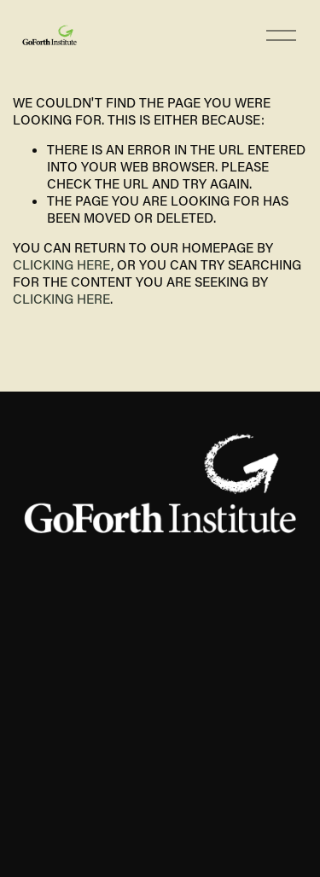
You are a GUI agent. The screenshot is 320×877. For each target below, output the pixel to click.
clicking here (62, 264)
